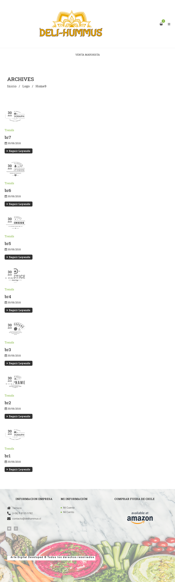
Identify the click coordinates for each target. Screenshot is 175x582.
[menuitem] (88, 54)
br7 (8, 137)
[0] (162, 24)
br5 (8, 243)
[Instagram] (16, 529)
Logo (26, 86)
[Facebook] (9, 529)
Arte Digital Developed (25, 557)
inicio (11, 86)
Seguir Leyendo (19, 151)
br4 (8, 296)
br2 (8, 402)
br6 (8, 190)
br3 (8, 349)
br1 (8, 456)
